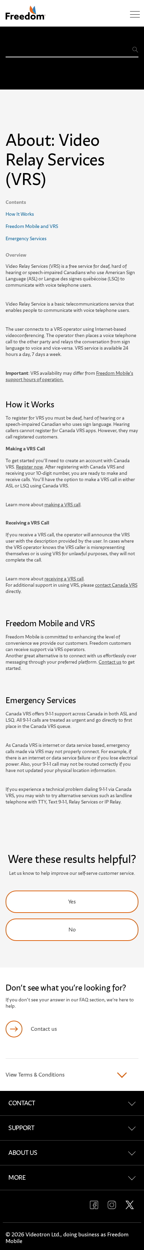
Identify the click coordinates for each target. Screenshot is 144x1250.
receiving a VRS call (64, 579)
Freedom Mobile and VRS (32, 226)
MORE (17, 1177)
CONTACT (21, 1103)
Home (12, 35)
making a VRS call (62, 505)
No (72, 929)
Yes (72, 901)
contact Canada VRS (116, 585)
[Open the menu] (135, 15)
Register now (29, 467)
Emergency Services (26, 239)
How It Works (20, 214)
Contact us (110, 662)
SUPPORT (21, 1128)
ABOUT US (22, 1153)
